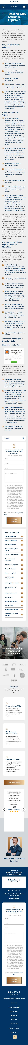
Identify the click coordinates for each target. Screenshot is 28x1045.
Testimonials (14, 1011)
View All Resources (14, 782)
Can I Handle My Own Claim (11, 549)
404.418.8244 (14, 898)
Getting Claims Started (12, 583)
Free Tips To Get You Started (11, 614)
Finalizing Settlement (11, 609)
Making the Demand (11, 601)
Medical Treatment (11, 593)
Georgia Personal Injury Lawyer (14, 999)
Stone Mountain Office (14, 874)
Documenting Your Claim (11, 588)
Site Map (14, 1020)
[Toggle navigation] (24, 7)
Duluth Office (14, 871)
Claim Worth (9, 597)
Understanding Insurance (9, 578)
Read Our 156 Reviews (14, 809)
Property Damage (10, 569)
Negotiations (9, 605)
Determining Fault (10, 573)
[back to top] (14, 1036)
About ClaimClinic (10, 545)
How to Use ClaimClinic (12, 555)
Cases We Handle (14, 1007)
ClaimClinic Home (10, 536)
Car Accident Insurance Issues (12, 733)
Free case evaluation (14, 520)
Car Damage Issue (13, 760)
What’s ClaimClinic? (11, 540)
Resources (14, 1015)
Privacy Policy (14, 1028)
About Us (14, 1003)
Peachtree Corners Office (14, 872)
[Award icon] (5, 664)
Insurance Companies (12, 565)
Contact (14, 1032)
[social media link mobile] (9, 890)
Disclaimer (14, 1024)
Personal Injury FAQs (13, 706)
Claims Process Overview (10, 559)
